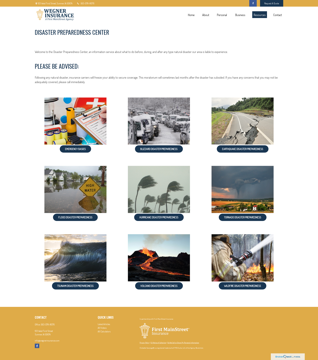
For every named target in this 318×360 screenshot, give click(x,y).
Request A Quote (271, 3)
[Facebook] (253, 3)
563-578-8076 (87, 3)
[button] (191, 14)
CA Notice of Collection (158, 342)
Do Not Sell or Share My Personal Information (183, 342)
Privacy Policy (144, 342)
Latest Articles (104, 324)
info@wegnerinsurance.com (47, 340)
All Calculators (104, 331)
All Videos (102, 327)
